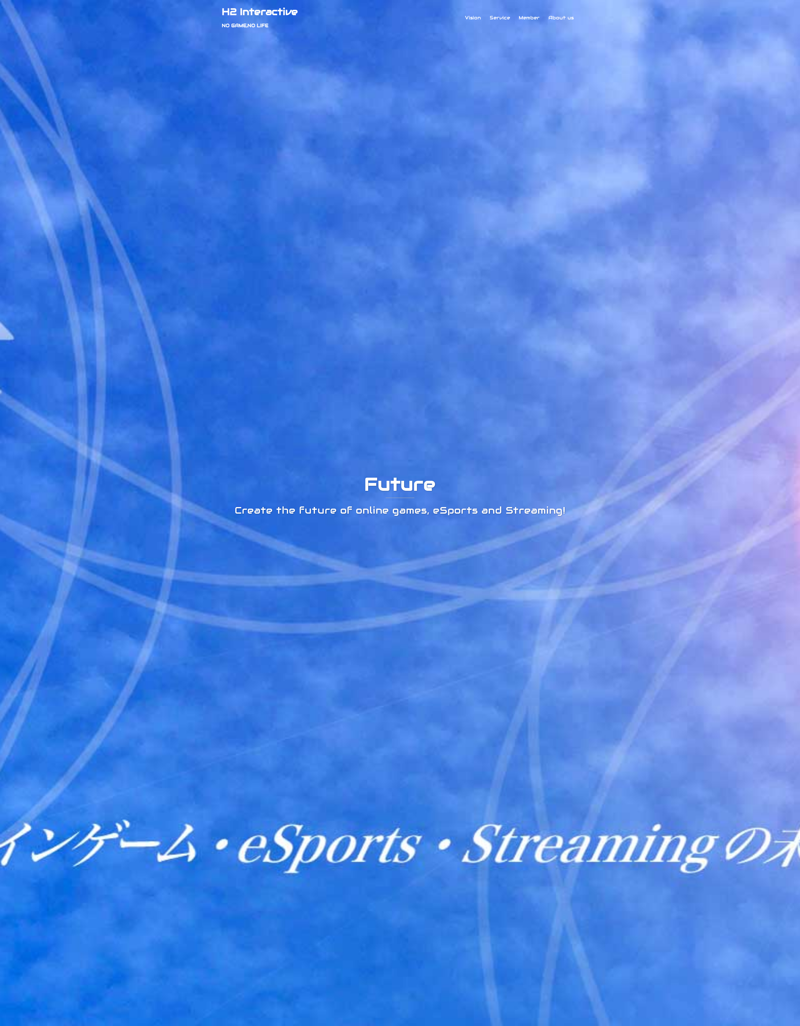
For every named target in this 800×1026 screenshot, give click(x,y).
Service (500, 18)
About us (561, 18)
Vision (473, 18)
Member (529, 18)
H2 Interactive (260, 12)
